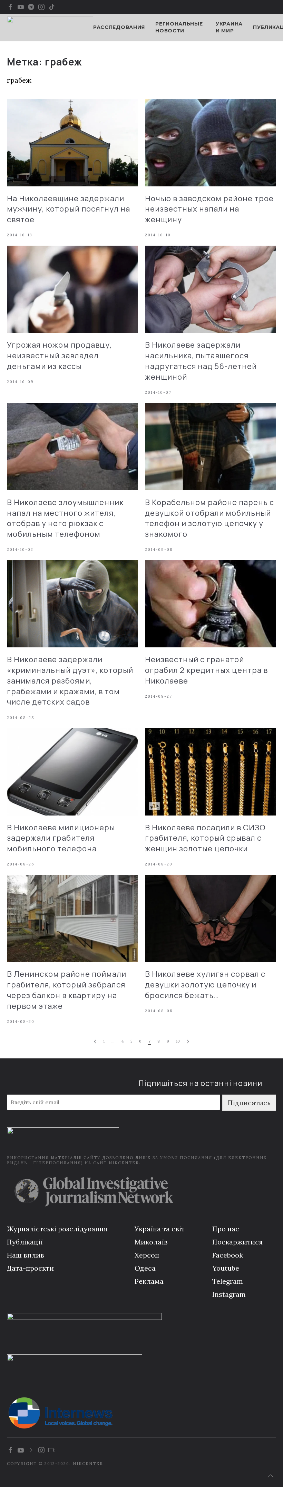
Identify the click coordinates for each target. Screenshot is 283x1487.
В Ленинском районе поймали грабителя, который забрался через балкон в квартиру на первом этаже (66, 990)
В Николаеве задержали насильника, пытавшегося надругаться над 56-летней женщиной (201, 361)
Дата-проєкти (30, 1268)
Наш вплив (25, 1255)
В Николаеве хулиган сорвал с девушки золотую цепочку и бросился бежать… (205, 985)
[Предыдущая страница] (95, 1041)
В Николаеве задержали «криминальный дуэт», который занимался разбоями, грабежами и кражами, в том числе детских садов (70, 680)
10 (178, 1041)
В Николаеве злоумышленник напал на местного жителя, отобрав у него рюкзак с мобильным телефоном (65, 518)
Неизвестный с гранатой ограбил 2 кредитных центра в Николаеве (206, 670)
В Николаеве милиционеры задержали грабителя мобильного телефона (61, 838)
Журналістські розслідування (57, 1228)
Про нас (225, 1228)
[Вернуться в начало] (50, 27)
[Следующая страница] (188, 1041)
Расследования (119, 27)
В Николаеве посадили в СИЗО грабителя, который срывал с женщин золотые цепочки (205, 838)
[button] (270, 1476)
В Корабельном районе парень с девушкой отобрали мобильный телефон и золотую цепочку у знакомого (209, 518)
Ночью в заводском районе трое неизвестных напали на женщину (209, 209)
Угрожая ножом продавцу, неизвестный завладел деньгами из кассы (59, 355)
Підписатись (249, 1102)
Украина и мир (229, 27)
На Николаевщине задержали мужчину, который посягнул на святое (68, 209)
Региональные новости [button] (179, 27)
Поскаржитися (237, 1242)
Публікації (25, 1242)
